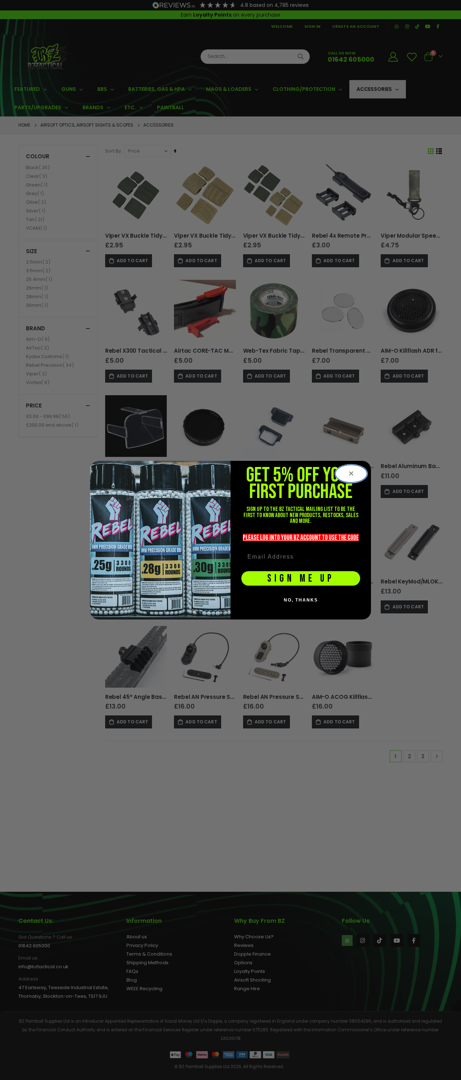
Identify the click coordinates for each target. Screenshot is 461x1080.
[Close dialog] (351, 473)
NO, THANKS (301, 600)
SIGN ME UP (301, 578)
